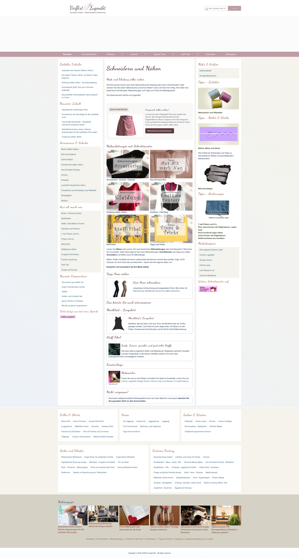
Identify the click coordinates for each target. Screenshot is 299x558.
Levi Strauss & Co (169, 381)
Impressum (179, 539)
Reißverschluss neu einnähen (211, 238)
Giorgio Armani (143, 381)
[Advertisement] (149, 34)
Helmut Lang (156, 381)
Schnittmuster (102, 539)
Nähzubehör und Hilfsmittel (210, 112)
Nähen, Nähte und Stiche (209, 148)
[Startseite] (87, 8)
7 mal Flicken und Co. (207, 224)
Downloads (151, 539)
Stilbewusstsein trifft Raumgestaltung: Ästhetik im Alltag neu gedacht (224, 529)
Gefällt (64, 291)
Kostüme (129, 539)
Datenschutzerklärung (195, 539)
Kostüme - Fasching (159, 212)
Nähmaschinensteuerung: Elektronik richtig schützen (100, 525)
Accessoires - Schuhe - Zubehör (121, 179)
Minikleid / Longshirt (141, 318)
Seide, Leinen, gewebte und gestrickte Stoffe (146, 345)
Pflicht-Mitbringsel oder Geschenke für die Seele (130, 528)
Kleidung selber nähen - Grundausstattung (79, 82)
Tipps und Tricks (157, 244)
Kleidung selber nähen (117, 212)
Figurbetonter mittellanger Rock (75, 109)
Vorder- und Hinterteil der (72, 296)
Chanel (124, 381)
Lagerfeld (132, 381)
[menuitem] (67, 54)
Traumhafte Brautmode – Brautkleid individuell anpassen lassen (76, 123)
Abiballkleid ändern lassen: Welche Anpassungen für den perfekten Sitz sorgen (79, 130)
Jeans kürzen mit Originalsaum (211, 235)
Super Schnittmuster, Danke (73, 286)
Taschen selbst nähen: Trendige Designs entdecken (164, 528)
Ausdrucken (175, 290)
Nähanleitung (138, 290)
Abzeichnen (160, 290)
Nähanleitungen (116, 539)
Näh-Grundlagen (205, 188)
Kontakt (209, 539)
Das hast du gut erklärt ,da (72, 282)
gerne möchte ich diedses (72, 301)
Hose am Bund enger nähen (210, 232)
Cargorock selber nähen (72, 136)
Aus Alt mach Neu (158, 179)
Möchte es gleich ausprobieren (74, 305)
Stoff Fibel (111, 244)
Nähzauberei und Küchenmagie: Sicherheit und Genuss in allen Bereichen (195, 529)
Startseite (90, 539)
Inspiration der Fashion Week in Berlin (77, 70)
